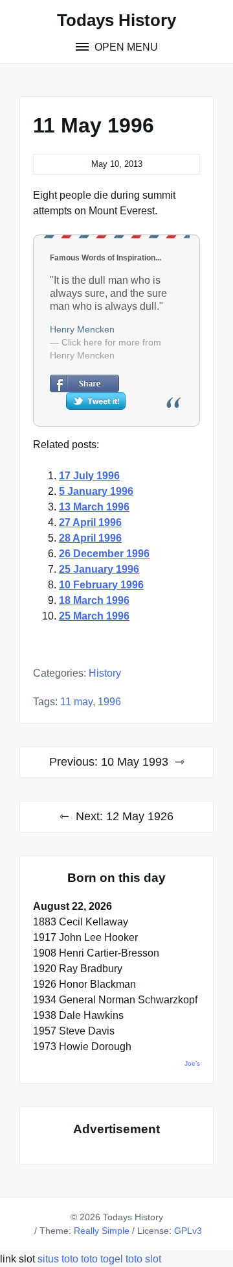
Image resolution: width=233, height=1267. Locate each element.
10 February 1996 (101, 584)
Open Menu (125, 47)
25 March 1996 (94, 615)
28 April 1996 (90, 538)
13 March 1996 (94, 506)
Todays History (116, 20)
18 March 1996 (94, 600)
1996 (109, 701)
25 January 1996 (99, 569)
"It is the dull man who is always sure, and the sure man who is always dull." (108, 293)
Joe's (192, 1063)
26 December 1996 (104, 553)
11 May (76, 701)
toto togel (102, 1258)
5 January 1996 (96, 491)
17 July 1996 (89, 475)
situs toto (59, 1258)
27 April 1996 (90, 522)
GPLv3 (188, 1230)
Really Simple (101, 1230)
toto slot (143, 1258)
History (105, 673)
